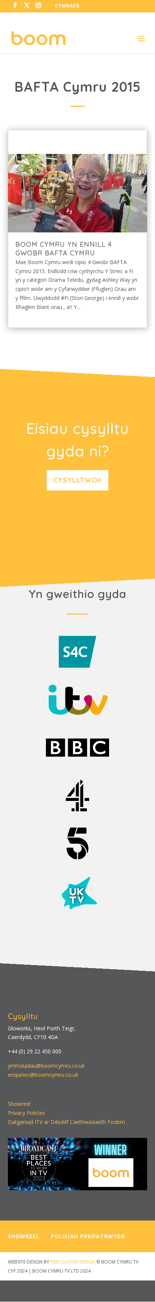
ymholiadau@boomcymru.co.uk (46, 1065)
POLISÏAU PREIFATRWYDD (88, 1236)
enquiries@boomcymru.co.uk (43, 1074)
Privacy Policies (26, 1112)
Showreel (19, 1103)
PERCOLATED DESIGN (72, 1262)
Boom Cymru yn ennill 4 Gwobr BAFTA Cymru (63, 248)
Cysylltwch (77, 480)
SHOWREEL (24, 1236)
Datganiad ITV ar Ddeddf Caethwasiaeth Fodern (66, 1121)
